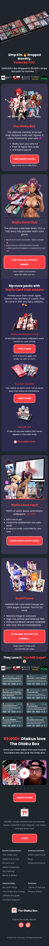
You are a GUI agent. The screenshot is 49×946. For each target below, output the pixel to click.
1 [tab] (17, 788)
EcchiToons (8, 863)
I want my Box (24, 797)
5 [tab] (32, 788)
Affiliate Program (11, 895)
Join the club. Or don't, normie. (24, 262)
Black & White (10, 875)
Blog (30, 859)
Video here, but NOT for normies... (24, 540)
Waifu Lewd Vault (36, 854)
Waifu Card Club (11, 859)
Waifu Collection (11, 867)
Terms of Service (36, 887)
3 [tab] (24, 788)
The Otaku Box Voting (13, 891)
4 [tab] (28, 788)
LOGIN (24, 838)
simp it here (24, 348)
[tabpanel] (24, 772)
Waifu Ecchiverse (36, 863)
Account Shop (10, 887)
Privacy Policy (35, 891)
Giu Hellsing (8, 871)
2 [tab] (20, 788)
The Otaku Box (10, 854)
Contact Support (11, 899)
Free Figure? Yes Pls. (24, 159)
